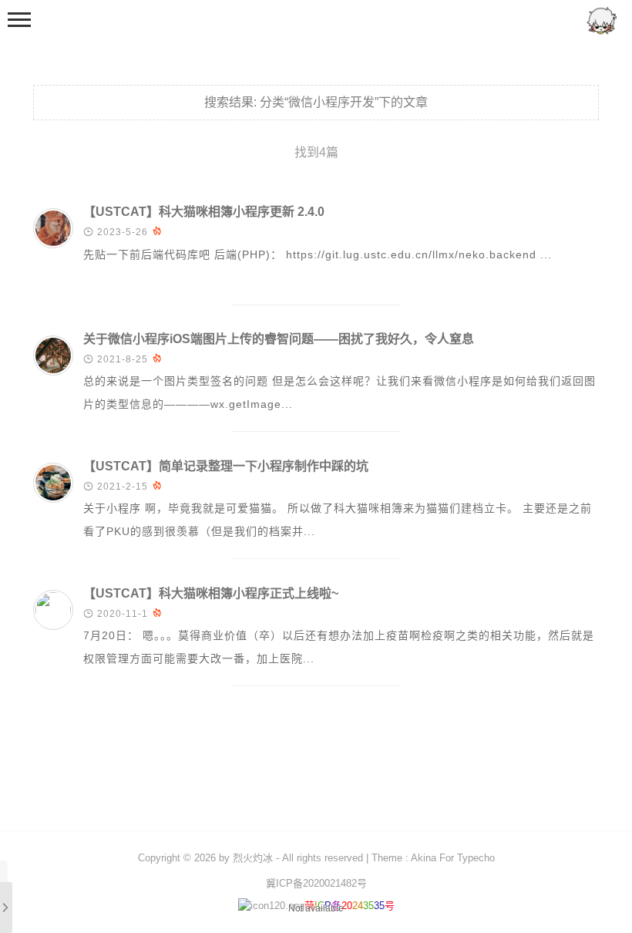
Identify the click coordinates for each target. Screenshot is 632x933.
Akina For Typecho (453, 858)
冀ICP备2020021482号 (316, 883)
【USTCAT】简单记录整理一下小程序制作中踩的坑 (225, 466)
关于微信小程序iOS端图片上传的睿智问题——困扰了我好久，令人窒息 (278, 338)
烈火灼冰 (253, 858)
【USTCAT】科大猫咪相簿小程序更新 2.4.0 (203, 211)
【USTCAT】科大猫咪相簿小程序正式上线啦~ (210, 593)
